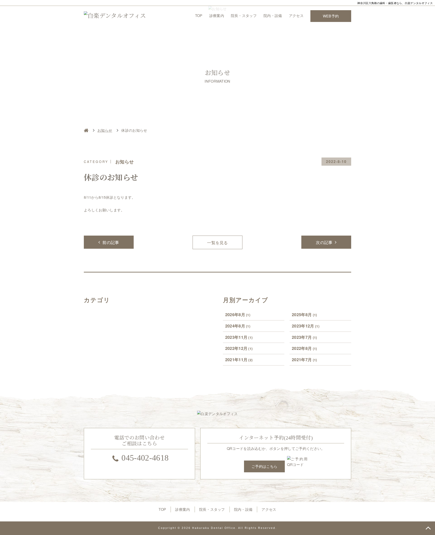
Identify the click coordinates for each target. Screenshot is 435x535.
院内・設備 (272, 15)
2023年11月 (239, 337)
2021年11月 (239, 360)
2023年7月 (304, 337)
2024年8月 (238, 326)
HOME (86, 130)
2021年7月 (304, 360)
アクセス (296, 15)
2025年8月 (304, 315)
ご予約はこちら (264, 466)
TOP (199, 15)
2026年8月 (238, 315)
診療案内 (216, 15)
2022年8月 (304, 348)
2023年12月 (305, 326)
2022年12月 (239, 348)
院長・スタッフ (244, 15)
